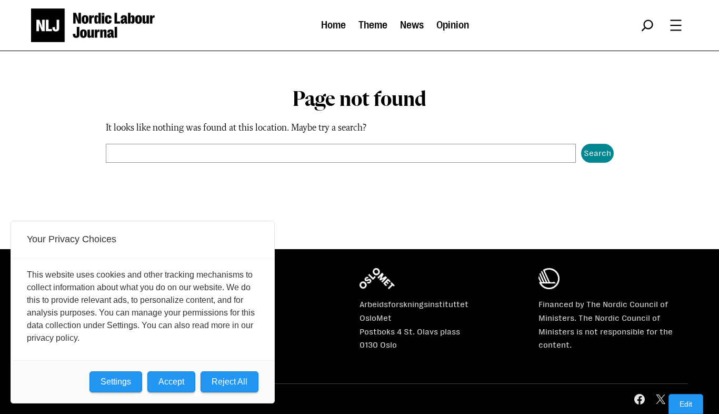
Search (597, 153)
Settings (116, 381)
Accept (171, 381)
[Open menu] (676, 25)
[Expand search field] (647, 25)
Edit (686, 404)
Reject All (229, 381)
